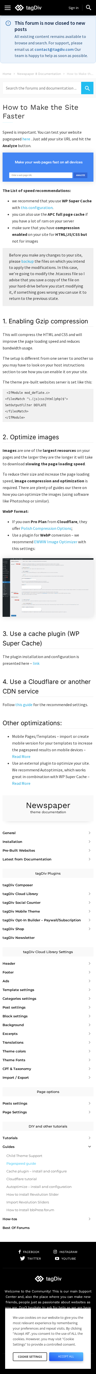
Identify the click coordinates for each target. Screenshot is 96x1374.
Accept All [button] (66, 1356)
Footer (8, 972)
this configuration (37, 207)
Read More (21, 756)
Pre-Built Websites (19, 850)
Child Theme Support (24, 1156)
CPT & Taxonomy (17, 1069)
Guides (9, 1147)
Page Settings (15, 1112)
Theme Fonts (14, 1060)
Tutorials (10, 1138)
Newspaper (48, 807)
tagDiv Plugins (48, 873)
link (36, 663)
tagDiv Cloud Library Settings (48, 952)
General (9, 833)
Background (13, 1025)
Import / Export (16, 1077)
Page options (48, 1092)
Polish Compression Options (46, 528)
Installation (12, 842)
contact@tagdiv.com (54, 49)
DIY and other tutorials (48, 1126)
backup (27, 261)
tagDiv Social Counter (21, 902)
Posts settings (15, 1103)
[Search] (87, 88)
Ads (6, 981)
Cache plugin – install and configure (36, 1171)
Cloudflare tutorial (21, 1179)
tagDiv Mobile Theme (21, 911)
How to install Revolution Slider (32, 1194)
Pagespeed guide (21, 1163)
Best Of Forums (16, 1228)
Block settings (15, 1016)
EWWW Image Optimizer (55, 541)
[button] (88, 7)
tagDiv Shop (13, 929)
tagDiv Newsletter (19, 938)
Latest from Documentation (27, 859)
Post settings (14, 1007)
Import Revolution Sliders (27, 1202)
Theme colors (14, 1051)
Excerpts (10, 1034)
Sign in (74, 7)
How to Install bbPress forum (30, 1210)
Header (9, 963)
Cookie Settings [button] (30, 1357)
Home (7, 74)
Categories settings (19, 998)
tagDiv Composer (18, 885)
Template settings (18, 990)
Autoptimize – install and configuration (39, 1187)
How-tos (10, 1219)
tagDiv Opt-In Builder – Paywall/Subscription (42, 920)
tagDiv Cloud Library (20, 894)
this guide (24, 704)
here (26, 138)
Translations (13, 1042)
